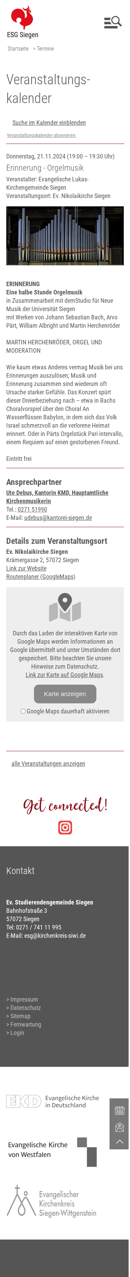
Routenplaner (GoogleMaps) (41, 576)
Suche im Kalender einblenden (49, 122)
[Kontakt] (119, 1127)
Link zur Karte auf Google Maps (64, 674)
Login (17, 1032)
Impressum (24, 999)
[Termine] (119, 1110)
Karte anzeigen (65, 694)
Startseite (18, 48)
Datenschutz (25, 1007)
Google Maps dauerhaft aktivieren (67, 711)
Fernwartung (25, 1024)
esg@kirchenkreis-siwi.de (55, 935)
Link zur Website (26, 568)
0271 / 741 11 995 (38, 927)
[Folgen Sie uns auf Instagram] (65, 827)
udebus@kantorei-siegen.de (58, 517)
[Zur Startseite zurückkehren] (22, 8)
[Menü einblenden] (112, 22)
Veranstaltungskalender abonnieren (41, 135)
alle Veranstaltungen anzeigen (48, 763)
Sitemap (20, 1016)
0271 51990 (32, 509)
